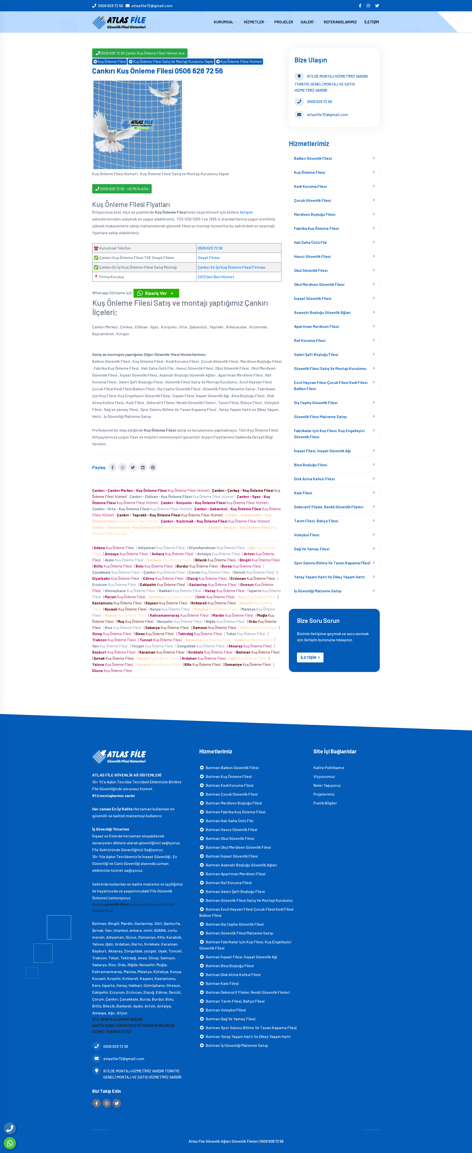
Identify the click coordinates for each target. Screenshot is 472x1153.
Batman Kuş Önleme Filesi (228, 776)
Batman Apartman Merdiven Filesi (235, 873)
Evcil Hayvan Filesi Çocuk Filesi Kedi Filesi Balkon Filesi (331, 385)
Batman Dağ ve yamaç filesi (229, 1018)
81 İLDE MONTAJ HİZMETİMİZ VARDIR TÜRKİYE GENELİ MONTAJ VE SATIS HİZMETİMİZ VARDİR (142, 1073)
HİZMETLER (254, 21)
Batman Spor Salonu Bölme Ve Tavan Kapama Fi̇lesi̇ (250, 1027)
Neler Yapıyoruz (327, 785)
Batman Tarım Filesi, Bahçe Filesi (234, 1001)
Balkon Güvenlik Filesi (313, 158)
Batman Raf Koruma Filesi (228, 882)
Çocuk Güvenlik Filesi (312, 200)
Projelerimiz (324, 794)
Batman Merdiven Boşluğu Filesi (233, 803)
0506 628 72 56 (110, 5)
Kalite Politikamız (328, 767)
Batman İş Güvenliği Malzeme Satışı (236, 1045)
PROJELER (283, 21)
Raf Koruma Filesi (309, 340)
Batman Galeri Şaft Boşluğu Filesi (234, 891)
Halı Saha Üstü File (310, 242)
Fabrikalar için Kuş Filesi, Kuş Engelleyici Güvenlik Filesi (329, 433)
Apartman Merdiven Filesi (316, 326)
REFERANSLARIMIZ (340, 21)
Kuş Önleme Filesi (112, 61)
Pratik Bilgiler (325, 803)
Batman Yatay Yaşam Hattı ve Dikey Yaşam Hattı (247, 1036)
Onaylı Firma (209, 257)
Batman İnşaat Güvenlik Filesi (231, 856)
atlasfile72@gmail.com (152, 5)
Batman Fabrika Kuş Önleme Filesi (235, 811)
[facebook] (360, 5)
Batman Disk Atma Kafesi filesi (232, 974)
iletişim (246, 212)
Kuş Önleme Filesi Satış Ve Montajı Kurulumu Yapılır (173, 61)
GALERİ (307, 21)
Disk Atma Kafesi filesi (314, 478)
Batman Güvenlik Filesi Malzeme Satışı (238, 933)
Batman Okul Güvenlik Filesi (229, 838)
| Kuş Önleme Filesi (114, 547)
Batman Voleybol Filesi (225, 1009)
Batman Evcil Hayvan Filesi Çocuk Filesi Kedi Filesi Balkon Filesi (246, 912)
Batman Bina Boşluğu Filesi (229, 965)
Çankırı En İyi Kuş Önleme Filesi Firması (232, 267)
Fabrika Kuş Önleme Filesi (316, 228)
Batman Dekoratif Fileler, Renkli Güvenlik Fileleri (247, 992)
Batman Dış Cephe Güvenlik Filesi (234, 924)
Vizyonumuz (324, 776)
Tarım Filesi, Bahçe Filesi (316, 520)
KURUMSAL (224, 21)
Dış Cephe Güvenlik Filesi (316, 402)
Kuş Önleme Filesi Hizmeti (241, 61)
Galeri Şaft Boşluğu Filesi (316, 354)
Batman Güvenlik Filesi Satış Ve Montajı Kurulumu (248, 900)
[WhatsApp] (10, 1143)
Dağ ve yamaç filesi (311, 548)
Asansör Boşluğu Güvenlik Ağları (322, 312)
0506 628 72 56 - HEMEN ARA (123, 188)
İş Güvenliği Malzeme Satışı (317, 590)
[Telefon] (10, 1128)
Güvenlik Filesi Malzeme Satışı (320, 416)
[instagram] (369, 5)
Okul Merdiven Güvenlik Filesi (319, 284)
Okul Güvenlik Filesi (311, 270)
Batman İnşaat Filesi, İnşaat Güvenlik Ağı (240, 956)
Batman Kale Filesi (221, 983)
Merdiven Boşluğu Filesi (314, 214)
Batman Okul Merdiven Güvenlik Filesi (237, 847)
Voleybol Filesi (306, 534)
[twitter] (377, 5)
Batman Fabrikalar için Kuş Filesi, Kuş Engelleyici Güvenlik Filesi (245, 944)
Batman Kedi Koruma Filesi (228, 785)
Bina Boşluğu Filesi (310, 464)
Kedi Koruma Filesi (310, 186)
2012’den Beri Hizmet (216, 276)
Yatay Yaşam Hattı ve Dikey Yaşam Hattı (329, 576)
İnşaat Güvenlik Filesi (312, 298)
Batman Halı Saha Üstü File (228, 820)
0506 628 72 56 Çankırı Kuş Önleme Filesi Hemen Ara (142, 53)
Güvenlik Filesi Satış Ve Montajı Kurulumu (330, 368)
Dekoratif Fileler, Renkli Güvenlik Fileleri (328, 506)
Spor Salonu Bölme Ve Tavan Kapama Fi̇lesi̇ (332, 562)
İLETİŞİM (371, 21)
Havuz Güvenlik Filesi (312, 256)
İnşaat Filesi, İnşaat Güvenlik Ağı (322, 450)
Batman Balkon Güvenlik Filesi (231, 767)
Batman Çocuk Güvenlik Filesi (231, 794)
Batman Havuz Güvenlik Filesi (230, 829)
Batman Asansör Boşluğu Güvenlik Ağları (240, 864)
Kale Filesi (303, 492)
